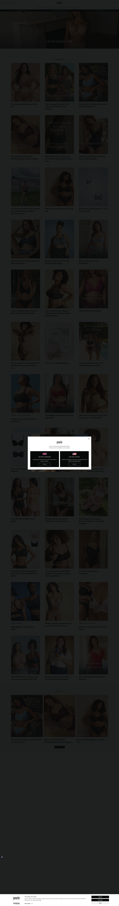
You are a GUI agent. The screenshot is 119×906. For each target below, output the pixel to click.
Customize (100, 899)
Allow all (100, 896)
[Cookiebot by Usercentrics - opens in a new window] (16, 904)
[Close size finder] (89, 439)
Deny (100, 903)
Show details (27, 903)
